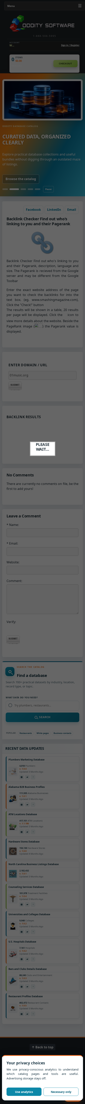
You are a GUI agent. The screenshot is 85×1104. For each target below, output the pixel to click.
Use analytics (24, 1092)
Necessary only (61, 1092)
